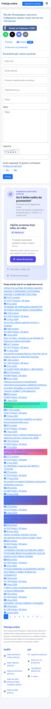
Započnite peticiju (33, 4)
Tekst (5, 107)
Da (7, 170)
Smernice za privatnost (16, 47)
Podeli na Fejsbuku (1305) (22, 28)
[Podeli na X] (12, 34)
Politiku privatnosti (12, 166)
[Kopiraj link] (25, 34)
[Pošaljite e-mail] (19, 34)
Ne (15, 170)
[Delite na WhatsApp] (5, 34)
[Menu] (46, 3)
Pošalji (8, 176)
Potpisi (25, 42)
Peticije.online (10, 3)
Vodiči (7, 649)
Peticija (8, 42)
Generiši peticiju (24, 259)
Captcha (7, 146)
